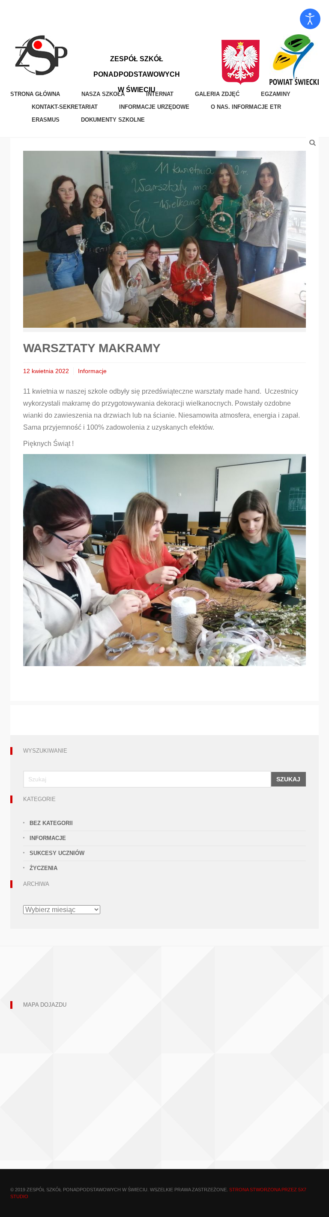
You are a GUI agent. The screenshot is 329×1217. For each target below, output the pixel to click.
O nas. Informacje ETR (246, 107)
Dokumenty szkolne (113, 120)
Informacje (92, 371)
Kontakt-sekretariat (65, 107)
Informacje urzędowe (154, 107)
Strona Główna (35, 94)
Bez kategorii (51, 823)
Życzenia (43, 868)
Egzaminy (275, 94)
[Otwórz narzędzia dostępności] (310, 19)
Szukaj (288, 779)
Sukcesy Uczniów (57, 853)
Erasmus (46, 120)
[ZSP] (41, 54)
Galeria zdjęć (217, 94)
